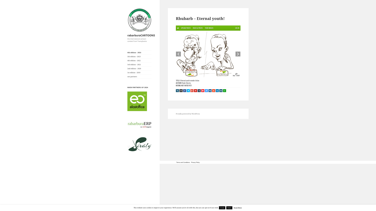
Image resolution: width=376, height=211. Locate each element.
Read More (238, 208)
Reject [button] (229, 208)
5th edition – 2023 (134, 56)
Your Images (209, 28)
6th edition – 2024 (134, 52)
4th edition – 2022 (134, 60)
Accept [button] (222, 208)
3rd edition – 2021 (134, 64)
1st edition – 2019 (133, 73)
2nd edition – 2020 (134, 69)
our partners (132, 77)
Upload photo (186, 28)
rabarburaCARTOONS (141, 35)
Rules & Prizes (198, 28)
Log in (237, 28)
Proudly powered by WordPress (188, 114)
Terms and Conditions (183, 162)
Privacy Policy (195, 162)
